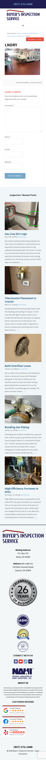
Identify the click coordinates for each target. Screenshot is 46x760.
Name (8, 137)
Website (8, 162)
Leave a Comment (35, 82)
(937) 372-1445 (23, 4)
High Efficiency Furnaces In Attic (21, 490)
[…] (21, 262)
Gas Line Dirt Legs (16, 234)
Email (8, 149)
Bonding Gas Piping (17, 427)
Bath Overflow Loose (18, 366)
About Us (23, 682)
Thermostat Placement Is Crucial (20, 299)
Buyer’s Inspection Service (23, 751)
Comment (9, 105)
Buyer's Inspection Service (23, 15)
